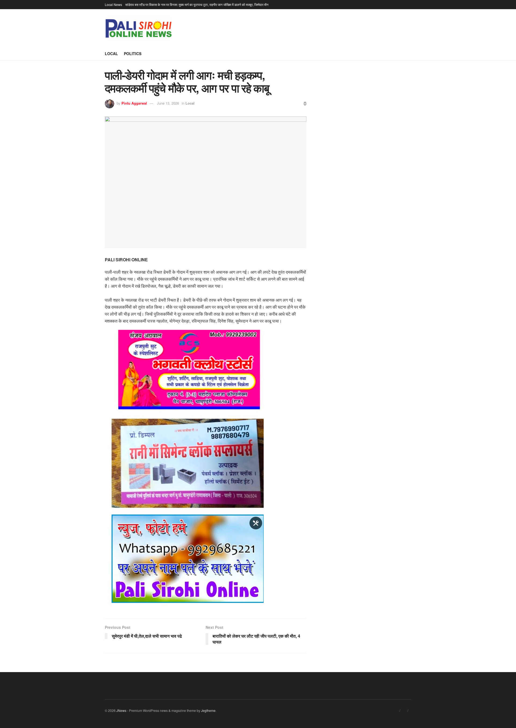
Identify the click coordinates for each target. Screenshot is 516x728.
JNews (121, 710)
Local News (113, 4)
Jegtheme (208, 710)
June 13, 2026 (168, 103)
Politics (132, 53)
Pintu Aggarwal (134, 103)
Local (111, 53)
